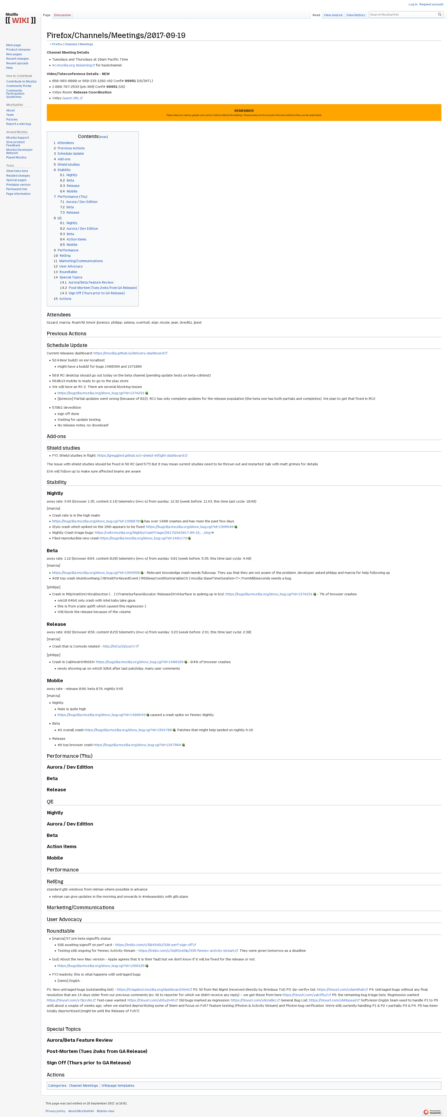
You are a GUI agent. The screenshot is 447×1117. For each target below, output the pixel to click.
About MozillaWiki (81, 1111)
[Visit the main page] (20, 18)
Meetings (86, 44)
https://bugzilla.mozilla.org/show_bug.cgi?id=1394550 (96, 573)
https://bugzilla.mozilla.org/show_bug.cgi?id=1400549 (102, 715)
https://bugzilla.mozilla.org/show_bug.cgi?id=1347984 (137, 745)
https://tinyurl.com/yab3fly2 (305, 995)
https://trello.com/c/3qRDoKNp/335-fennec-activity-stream (187, 951)
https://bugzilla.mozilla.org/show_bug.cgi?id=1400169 (139, 662)
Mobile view (105, 1111)
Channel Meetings (83, 1085)
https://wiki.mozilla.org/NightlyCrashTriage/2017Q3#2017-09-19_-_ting (152, 533)
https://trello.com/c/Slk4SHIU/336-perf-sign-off (154, 945)
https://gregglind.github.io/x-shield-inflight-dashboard (140, 455)
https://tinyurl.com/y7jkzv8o (69, 1000)
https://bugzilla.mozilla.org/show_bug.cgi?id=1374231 (101, 393)
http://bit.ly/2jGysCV (119, 646)
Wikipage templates (118, 1085)
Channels (71, 44)
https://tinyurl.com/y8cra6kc (254, 1000)
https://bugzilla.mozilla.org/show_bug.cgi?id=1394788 (128, 730)
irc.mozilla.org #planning (72, 65)
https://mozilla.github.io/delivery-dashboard (129, 353)
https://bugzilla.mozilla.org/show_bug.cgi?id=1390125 (101, 966)
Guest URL (70, 98)
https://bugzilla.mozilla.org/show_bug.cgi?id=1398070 (96, 521)
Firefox (57, 44)
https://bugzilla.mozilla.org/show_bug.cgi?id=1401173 (143, 538)
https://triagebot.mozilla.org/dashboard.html (153, 989)
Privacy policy (55, 1111)
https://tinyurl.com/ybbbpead (332, 1000)
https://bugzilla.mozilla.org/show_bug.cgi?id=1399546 (190, 527)
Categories (57, 1085)
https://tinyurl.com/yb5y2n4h (151, 1000)
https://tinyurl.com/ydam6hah (341, 989)
